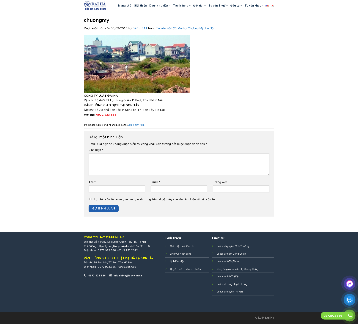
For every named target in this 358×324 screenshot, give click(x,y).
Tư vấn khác (253, 5)
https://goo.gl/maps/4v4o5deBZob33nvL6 (124, 246)
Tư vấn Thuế (216, 5)
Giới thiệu (140, 5)
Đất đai (198, 5)
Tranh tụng (180, 5)
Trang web (220, 182)
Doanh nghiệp (158, 5)
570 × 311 (140, 28)
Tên (92, 182)
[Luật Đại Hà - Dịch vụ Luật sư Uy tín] (98, 5)
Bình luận (96, 150)
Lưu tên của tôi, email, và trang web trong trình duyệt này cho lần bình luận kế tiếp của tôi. (155, 199)
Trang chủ (124, 5)
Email (155, 182)
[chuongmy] (137, 64)
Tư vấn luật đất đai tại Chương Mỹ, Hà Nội (185, 28)
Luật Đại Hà (266, 317)
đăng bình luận (136, 124)
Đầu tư (235, 5)
